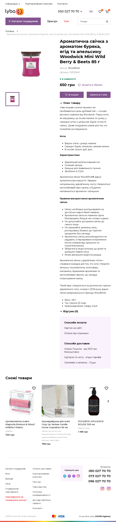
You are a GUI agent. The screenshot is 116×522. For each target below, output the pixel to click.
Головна (9, 31)
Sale (66, 21)
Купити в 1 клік (98, 94)
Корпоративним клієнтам (38, 3)
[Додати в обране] (34, 388)
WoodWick (74, 68)
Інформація (11, 3)
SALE (7, 483)
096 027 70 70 (99, 481)
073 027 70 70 (100, 476)
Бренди (52, 21)
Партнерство (40, 487)
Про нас (37, 482)
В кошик (73, 94)
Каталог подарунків (24, 21)
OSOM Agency (103, 516)
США (94, 306)
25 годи (82, 303)
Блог (7, 473)
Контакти (62, 3)
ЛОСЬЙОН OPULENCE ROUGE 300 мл (91, 423)
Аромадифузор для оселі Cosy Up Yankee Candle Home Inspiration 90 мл (56, 424)
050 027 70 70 (100, 470)
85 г (74, 300)
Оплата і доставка (42, 468)
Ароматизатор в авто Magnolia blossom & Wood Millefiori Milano (19, 424)
